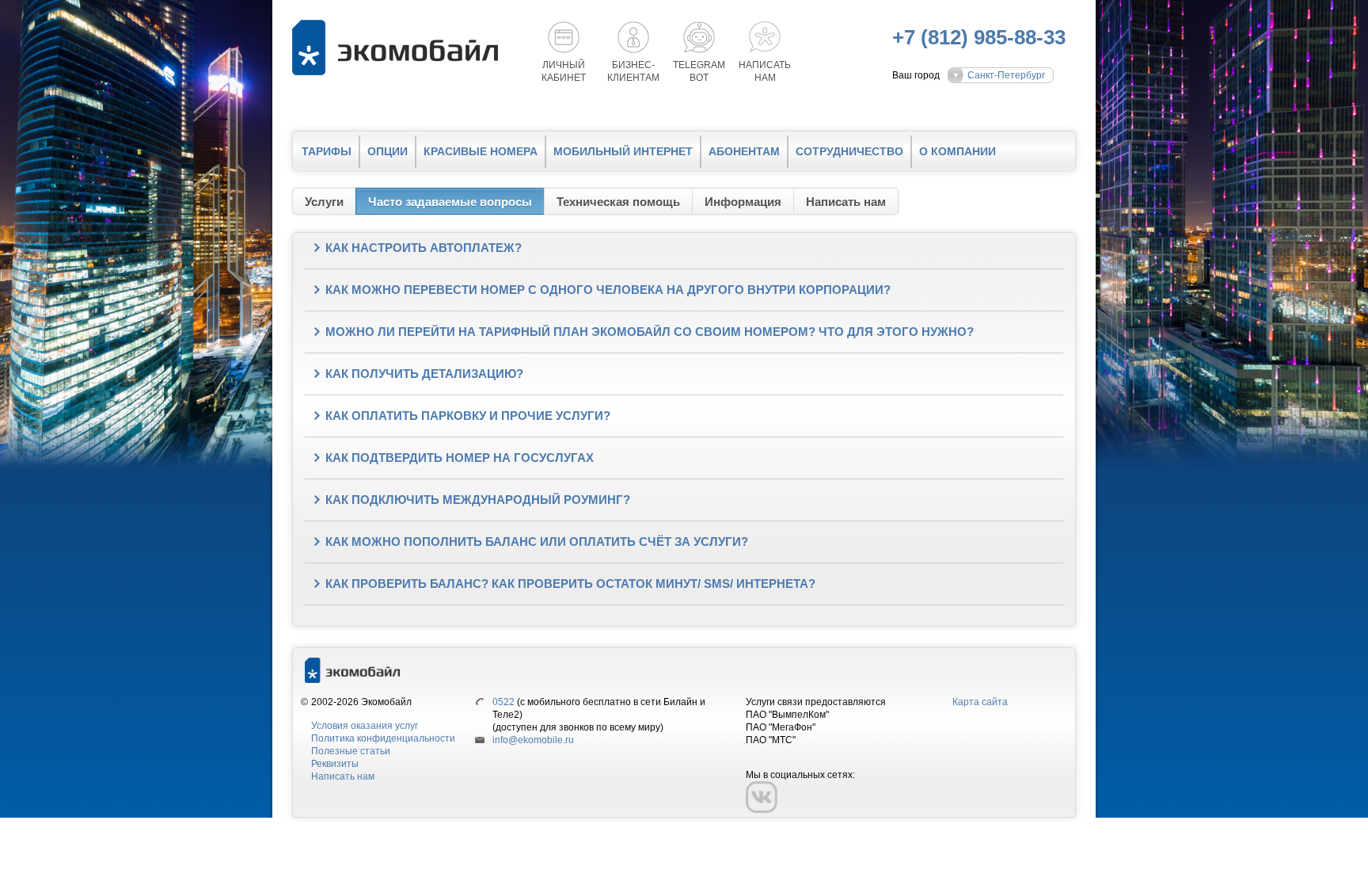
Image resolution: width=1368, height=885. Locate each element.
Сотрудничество (849, 151)
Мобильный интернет (623, 151)
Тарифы (327, 151)
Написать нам (342, 776)
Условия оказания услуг (364, 725)
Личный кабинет (564, 71)
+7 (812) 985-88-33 (979, 37)
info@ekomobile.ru (533, 740)
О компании (957, 151)
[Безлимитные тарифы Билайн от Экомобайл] (399, 47)
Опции (387, 151)
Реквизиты (335, 763)
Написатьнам (765, 71)
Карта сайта (980, 702)
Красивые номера (481, 151)
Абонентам (744, 151)
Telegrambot (699, 71)
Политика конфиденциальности (383, 738)
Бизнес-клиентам (633, 71)
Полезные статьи (350, 751)
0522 (503, 702)
